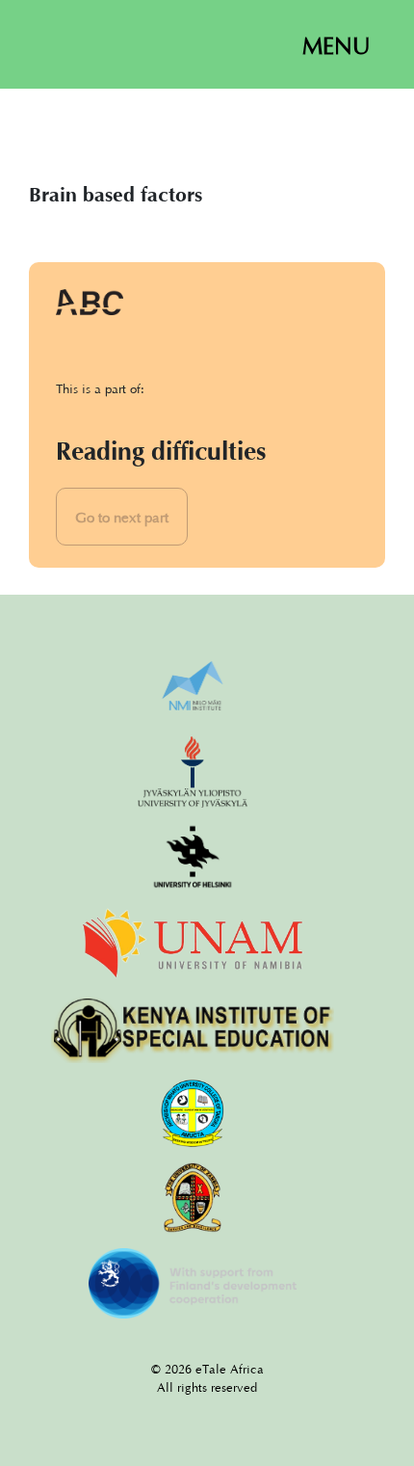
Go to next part (121, 516)
